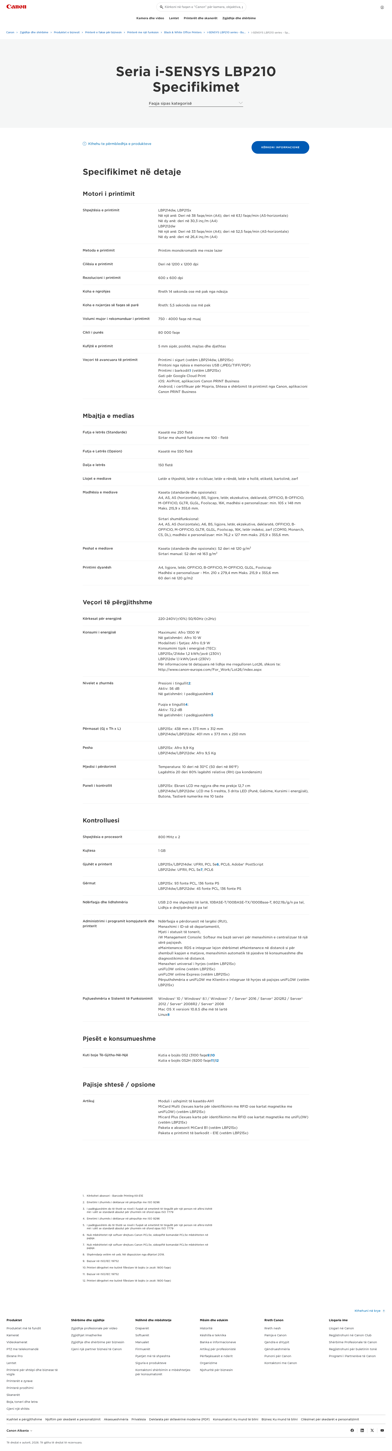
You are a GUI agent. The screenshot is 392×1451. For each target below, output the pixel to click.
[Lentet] (180, 18)
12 (217, 1061)
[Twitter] (372, 1431)
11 (212, 1061)
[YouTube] (382, 1431)
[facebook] (352, 1431)
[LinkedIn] (362, 1431)
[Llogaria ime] (382, 7)
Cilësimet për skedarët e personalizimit (330, 1419)
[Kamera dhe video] (165, 18)
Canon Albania (18, 1430)
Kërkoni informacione (280, 147)
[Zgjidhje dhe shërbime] (257, 18)
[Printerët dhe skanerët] (219, 18)
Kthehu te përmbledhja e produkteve (119, 144)
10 (213, 1055)
